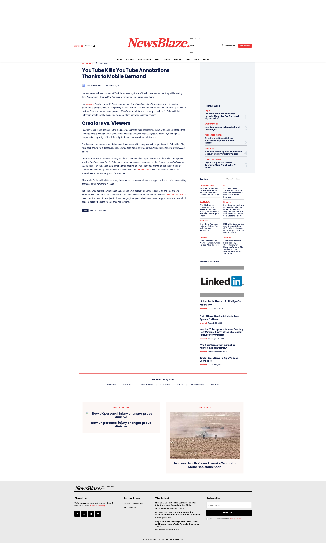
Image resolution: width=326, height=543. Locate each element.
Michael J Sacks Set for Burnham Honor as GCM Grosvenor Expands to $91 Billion (209, 191)
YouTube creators (175, 194)
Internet (87, 63)
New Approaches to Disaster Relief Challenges (222, 128)
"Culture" (229, 179)
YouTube (102, 211)
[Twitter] (84, 514)
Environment (211, 124)
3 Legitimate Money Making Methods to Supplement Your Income (220, 140)
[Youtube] (98, 514)
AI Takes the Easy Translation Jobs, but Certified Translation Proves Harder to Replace (233, 192)
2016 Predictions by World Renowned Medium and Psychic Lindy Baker (223, 152)
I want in (227, 513)
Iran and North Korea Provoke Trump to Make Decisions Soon (205, 465)
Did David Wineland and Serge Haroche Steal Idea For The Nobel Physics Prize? (222, 116)
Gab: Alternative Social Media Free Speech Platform (219, 318)
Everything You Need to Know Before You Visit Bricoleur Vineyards (209, 227)
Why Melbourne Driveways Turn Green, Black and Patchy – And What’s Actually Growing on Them (209, 210)
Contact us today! (98, 505)
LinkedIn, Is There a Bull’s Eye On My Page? (220, 302)
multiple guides (144, 169)
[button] (90, 45)
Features (209, 148)
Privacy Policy (235, 519)
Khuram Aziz (95, 85)
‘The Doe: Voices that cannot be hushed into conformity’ (217, 346)
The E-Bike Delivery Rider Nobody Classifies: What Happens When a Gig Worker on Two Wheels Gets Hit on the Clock (233, 247)
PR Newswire (130, 507)
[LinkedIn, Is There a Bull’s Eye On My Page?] (222, 281)
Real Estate (205, 202)
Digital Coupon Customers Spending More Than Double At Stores (220, 165)
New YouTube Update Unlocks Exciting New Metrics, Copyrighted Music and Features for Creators (221, 332)
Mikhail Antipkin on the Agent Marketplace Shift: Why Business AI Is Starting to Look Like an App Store (233, 228)
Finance (227, 202)
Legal (207, 110)
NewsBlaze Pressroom (133, 503)
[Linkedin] (91, 514)
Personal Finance (213, 135)
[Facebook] (77, 514)
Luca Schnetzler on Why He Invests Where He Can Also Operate (210, 242)
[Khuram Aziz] (84, 85)
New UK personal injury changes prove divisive (121, 424)
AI (224, 185)
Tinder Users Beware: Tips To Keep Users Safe (219, 359)
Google (93, 211)
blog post (90, 104)
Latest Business (213, 159)
